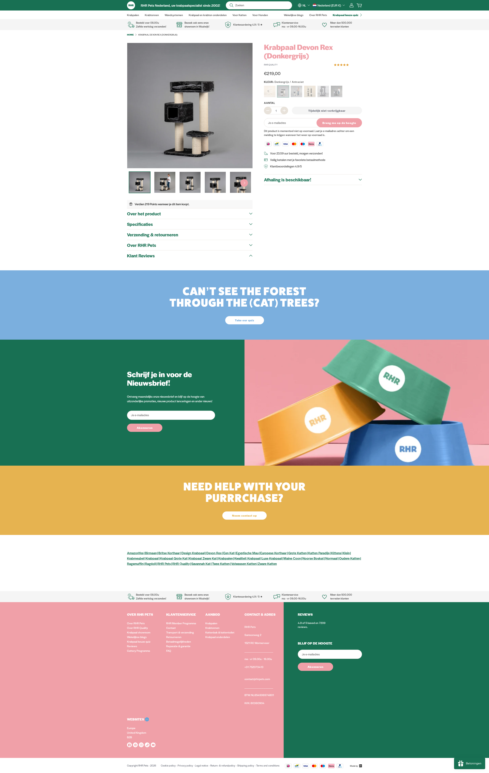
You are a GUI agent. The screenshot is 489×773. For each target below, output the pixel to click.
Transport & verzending (180, 632)
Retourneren (173, 637)
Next (244, 183)
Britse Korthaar (169, 553)
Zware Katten (267, 563)
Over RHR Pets (136, 623)
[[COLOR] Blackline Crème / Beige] (310, 91)
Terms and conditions (267, 765)
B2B (129, 737)
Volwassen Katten (243, 563)
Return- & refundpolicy (222, 765)
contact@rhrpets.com (257, 679)
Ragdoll (150, 563)
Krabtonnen (212, 628)
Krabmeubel (135, 558)
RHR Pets (164, 563)
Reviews (132, 646)
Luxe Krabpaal (272, 558)
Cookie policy (168, 765)
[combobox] (306, 5)
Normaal (331, 558)
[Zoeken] (231, 5)
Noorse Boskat (313, 558)
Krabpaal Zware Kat (203, 558)
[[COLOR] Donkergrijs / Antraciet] (283, 91)
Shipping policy (245, 765)
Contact (171, 628)
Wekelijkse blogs (137, 637)
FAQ (168, 651)
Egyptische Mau (247, 553)
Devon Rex (214, 553)
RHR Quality (181, 563)
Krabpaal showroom (138, 632)
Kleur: (284, 82)
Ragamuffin (135, 563)
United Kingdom (136, 732)
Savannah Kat (200, 563)
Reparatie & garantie (178, 646)
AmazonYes (135, 553)
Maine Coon (292, 558)
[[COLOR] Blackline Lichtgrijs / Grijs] (336, 91)
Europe (131, 728)
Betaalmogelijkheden (178, 641)
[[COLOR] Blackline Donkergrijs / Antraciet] (323, 91)
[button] (341, 64)
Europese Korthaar (273, 553)
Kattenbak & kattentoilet (219, 632)
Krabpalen (225, 558)
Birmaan (151, 553)
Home (130, 34)
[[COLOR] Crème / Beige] (269, 91)
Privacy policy (185, 765)
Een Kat (228, 553)
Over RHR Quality (137, 628)
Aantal (269, 103)
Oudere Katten (349, 558)
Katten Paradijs (319, 553)
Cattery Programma (138, 651)
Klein (346, 553)
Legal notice (201, 765)
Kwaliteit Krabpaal (247, 558)
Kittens (336, 553)
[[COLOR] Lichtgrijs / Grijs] (296, 91)
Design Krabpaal (193, 553)
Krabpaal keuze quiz (138, 641)
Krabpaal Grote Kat (173, 558)
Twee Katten (221, 563)
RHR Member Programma (181, 623)
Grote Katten (297, 553)
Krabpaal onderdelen (217, 637)
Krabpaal (152, 558)
